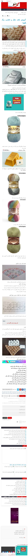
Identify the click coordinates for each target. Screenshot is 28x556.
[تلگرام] (25, 390)
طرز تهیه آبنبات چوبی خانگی (21, 443)
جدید (22, 496)
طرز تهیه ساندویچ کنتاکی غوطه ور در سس (18, 490)
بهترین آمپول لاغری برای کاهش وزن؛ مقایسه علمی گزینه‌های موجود (14, 430)
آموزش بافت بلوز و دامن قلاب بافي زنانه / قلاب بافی (15, 376)
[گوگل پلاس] (20, 390)
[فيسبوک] (23, 390)
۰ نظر (9, 15)
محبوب (13, 496)
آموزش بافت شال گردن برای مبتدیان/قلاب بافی (17, 381)
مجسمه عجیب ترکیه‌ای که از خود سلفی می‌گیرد (18, 464)
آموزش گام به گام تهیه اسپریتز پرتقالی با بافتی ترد (17, 494)
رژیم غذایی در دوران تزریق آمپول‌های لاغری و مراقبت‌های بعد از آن (14, 434)
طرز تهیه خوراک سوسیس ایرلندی (20, 491)
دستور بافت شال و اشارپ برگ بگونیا (18, 393)
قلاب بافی (19, 14)
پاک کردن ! (5, 418)
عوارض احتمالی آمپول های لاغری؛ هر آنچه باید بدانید (17, 431)
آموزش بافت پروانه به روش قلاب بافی (18, 368)
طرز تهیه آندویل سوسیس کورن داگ (19, 488)
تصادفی (5, 496)
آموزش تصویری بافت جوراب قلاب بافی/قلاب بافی (16, 383)
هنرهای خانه (24, 14)
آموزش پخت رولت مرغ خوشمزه (20, 484)
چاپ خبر (5, 15)
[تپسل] (5, 94)
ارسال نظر (9, 418)
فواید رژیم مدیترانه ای (21, 440)
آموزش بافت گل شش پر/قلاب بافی (19, 379)
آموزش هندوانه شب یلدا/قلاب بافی (19, 374)
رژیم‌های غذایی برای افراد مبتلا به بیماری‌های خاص (17, 439)
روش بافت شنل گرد (22, 370)
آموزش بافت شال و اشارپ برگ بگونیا (14, 21)
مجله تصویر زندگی (20, 359)
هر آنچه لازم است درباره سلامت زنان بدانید (18, 436)
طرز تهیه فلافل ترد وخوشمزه (21, 481)
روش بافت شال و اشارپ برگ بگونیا (7, 393)
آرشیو (23, 529)
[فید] (2, 1)
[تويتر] (18, 390)
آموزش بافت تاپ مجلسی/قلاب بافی (19, 377)
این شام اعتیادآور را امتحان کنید (20, 482)
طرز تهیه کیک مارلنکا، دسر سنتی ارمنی (19, 493)
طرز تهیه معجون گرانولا (21, 442)
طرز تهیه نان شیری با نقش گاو (20, 487)
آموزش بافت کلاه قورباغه (21, 372)
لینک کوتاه (14, 389)
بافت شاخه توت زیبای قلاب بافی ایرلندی (18, 366)
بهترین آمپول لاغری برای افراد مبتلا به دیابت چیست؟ (17, 433)
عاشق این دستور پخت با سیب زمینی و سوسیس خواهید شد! (15, 485)
